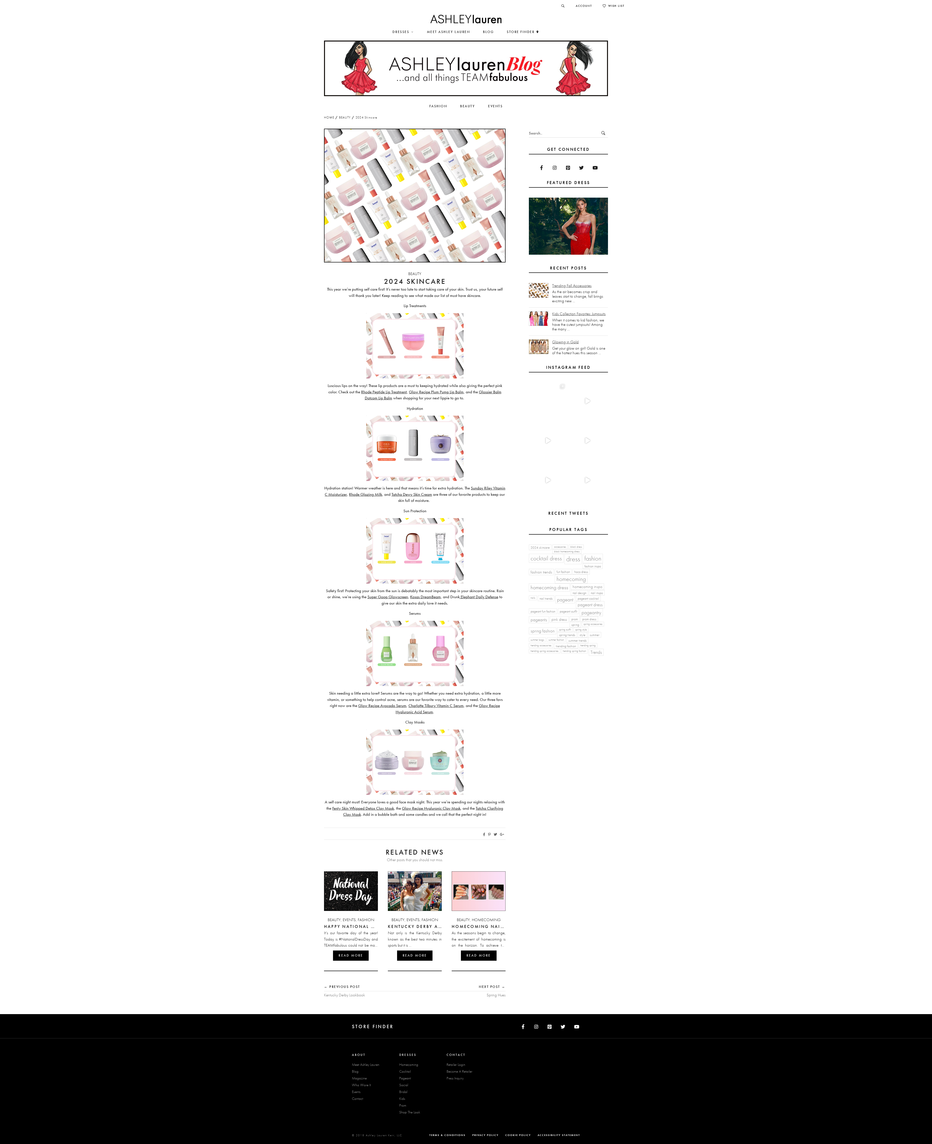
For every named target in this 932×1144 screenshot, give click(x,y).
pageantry (591, 612)
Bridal (403, 1091)
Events (349, 919)
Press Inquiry (455, 1078)
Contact (357, 1098)
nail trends (546, 598)
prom (574, 619)
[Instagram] (554, 167)
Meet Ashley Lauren (365, 1064)
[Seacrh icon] (563, 6)
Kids (402, 1098)
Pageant (405, 1078)
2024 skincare (540, 547)
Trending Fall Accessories (571, 285)
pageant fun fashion (543, 611)
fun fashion (563, 572)
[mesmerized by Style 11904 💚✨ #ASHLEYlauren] (547, 480)
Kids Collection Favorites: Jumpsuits (579, 313)
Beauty (345, 117)
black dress (576, 546)
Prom (402, 1105)
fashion (592, 558)
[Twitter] (581, 167)
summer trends (577, 640)
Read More (351, 955)
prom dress (589, 619)
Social (403, 1085)
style (582, 635)
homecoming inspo (587, 586)
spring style (581, 629)
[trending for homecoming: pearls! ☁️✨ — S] (587, 480)
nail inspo (597, 593)
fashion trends (541, 572)
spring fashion (543, 631)
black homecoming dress (567, 551)
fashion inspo (592, 566)
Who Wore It (361, 1085)
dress (573, 559)
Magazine (359, 1078)
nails (533, 597)
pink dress (559, 619)
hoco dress (581, 572)
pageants (539, 620)
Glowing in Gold (565, 342)
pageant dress (590, 605)
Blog (355, 1071)
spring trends (567, 635)
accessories (560, 546)
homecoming (571, 579)
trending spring (588, 645)
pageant (565, 599)
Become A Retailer (459, 1071)
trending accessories (541, 645)
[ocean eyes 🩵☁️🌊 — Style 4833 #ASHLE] (587, 441)
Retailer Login (456, 1064)
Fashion (366, 919)
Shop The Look (409, 1112)
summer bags (537, 639)
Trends (596, 652)
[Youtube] (595, 167)
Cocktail (405, 1071)
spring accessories (592, 624)
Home (329, 117)
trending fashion (566, 646)
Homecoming (486, 919)
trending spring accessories (544, 651)
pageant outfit (568, 611)
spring (575, 624)
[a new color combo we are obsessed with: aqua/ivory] (587, 401)
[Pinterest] (568, 167)
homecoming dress (549, 587)
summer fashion (556, 639)
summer (594, 635)
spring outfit (565, 629)
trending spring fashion (574, 651)
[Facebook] (541, 167)
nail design (579, 593)
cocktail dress (546, 558)
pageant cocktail (588, 598)
